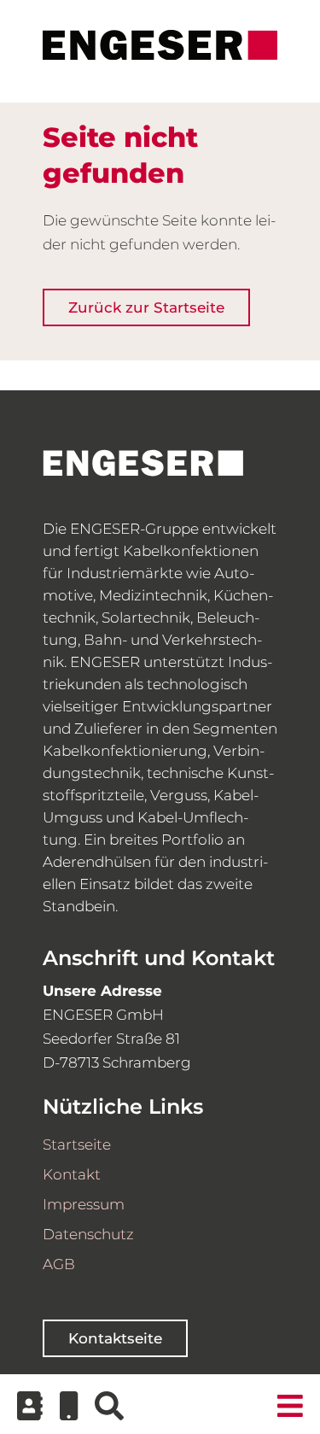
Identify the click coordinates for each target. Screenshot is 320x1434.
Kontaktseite (115, 1338)
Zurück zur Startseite (146, 307)
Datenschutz (88, 1234)
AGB (59, 1264)
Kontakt (72, 1174)
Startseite (77, 1144)
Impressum (84, 1204)
